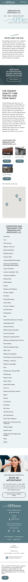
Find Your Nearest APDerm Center (14, 495)
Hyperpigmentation (9, 323)
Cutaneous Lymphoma (10, 275)
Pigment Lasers (8, 377)
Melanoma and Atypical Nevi (12, 337)
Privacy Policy (17, 553)
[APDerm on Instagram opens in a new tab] (9, 531)
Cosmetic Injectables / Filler (11, 272)
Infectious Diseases (9, 326)
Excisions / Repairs (9, 292)
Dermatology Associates (18, 16)
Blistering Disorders (9, 250)
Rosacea (6, 398)
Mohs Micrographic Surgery (11, 347)
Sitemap (22, 553)
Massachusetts (19, 536)
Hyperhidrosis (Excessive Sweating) (13, 320)
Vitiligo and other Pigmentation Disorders (12, 434)
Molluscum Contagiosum (10, 354)
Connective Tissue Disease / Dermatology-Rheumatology (11, 264)
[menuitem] (9, 531)
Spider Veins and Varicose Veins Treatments (12, 423)
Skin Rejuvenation (8, 412)
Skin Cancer (7, 408)
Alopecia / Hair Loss (9, 246)
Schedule (7, 161)
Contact (14, 515)
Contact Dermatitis (9, 268)
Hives (5, 316)
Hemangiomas (7, 313)
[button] (25, 2)
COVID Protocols (14, 551)
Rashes (5, 394)
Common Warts (8, 257)
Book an (14, 478)
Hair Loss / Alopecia (9, 306)
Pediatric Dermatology (10, 364)
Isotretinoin (7, 236)
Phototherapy (7, 374)
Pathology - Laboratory (10, 360)
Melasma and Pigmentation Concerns (14, 340)
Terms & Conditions (8, 553)
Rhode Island (16, 539)
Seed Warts (7, 405)
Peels (5, 367)
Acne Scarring (7, 243)
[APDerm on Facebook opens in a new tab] (14, 531)
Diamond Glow (7, 279)
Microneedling (7, 343)
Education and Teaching (10, 289)
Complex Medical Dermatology (12, 260)
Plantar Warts (7, 381)
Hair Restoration (8, 309)
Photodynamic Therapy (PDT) (12, 371)
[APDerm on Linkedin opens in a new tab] (18, 531)
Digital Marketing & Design (15, 557)
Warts (5, 438)
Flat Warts (6, 296)
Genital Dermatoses (9, 299)
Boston (10, 539)
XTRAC (5, 442)
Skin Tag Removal (8, 415)
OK (5, 577)
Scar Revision (7, 401)
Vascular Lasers (8, 430)
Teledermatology (8, 427)
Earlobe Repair (8, 282)
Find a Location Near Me (14, 523)
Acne (5, 240)
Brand (9, 16)
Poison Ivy (6, 388)
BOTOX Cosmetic (8, 253)
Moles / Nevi (7, 350)
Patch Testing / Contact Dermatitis (13, 357)
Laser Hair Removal (9, 333)
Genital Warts (7, 302)
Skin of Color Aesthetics (10, 418)
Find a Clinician (14, 79)
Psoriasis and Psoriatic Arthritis (12, 391)
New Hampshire (9, 536)
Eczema (6, 285)
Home (5, 16)
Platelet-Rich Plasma (9, 384)
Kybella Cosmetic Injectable (11, 330)
